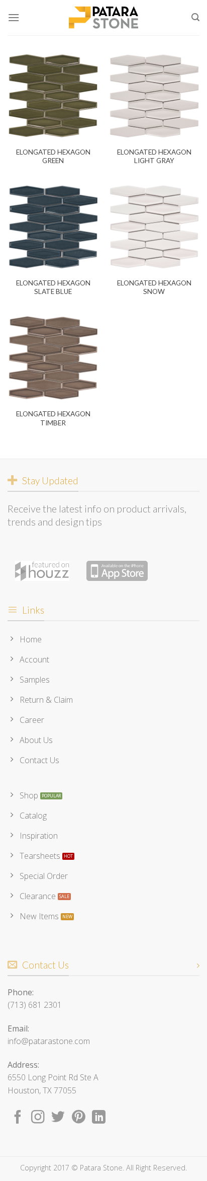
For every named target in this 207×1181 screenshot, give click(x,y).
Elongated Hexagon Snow (154, 287)
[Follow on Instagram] (38, 1118)
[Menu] (14, 17)
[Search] (195, 17)
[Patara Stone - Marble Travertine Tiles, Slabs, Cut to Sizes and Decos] (103, 17)
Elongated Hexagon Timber (53, 418)
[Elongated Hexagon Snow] (154, 226)
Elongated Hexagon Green (53, 156)
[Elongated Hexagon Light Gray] (154, 95)
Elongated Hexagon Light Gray (154, 156)
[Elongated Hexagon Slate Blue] (53, 226)
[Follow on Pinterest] (78, 1118)
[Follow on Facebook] (18, 1118)
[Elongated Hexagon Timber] (53, 357)
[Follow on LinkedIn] (99, 1118)
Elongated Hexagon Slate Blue (53, 287)
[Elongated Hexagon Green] (53, 95)
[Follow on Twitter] (58, 1118)
